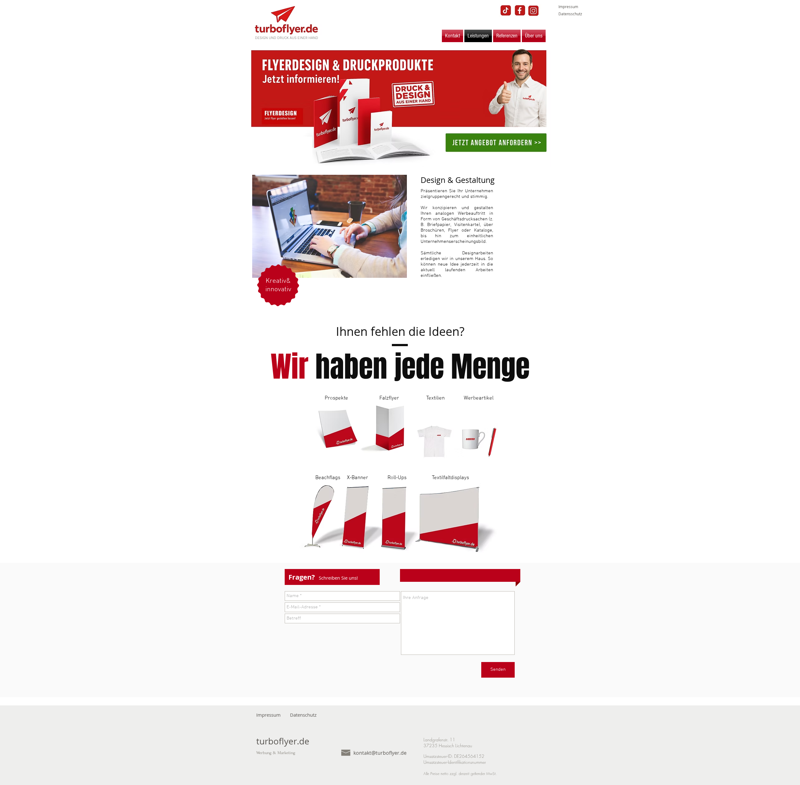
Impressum (568, 6)
